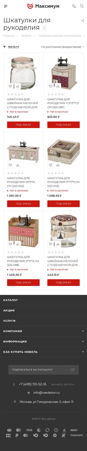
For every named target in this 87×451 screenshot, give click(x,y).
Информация (15, 341)
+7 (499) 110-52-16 (32, 384)
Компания (12, 331)
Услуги (9, 320)
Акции (9, 310)
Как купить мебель (20, 351)
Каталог (10, 300)
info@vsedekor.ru (46, 392)
